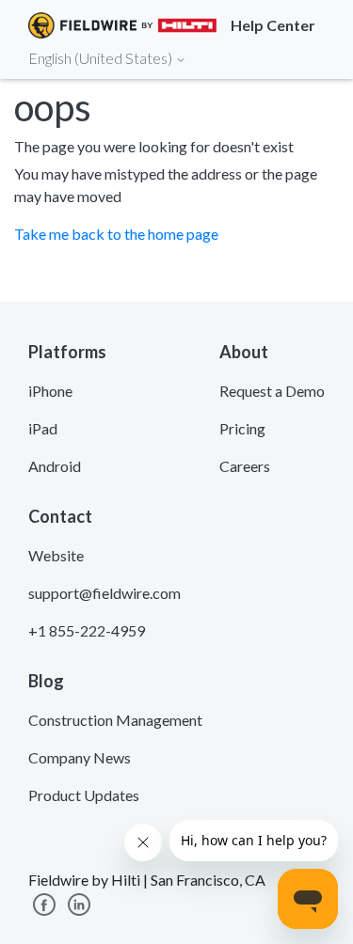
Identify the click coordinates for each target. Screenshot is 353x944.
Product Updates (83, 795)
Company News (79, 757)
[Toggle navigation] (315, 57)
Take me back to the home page (116, 234)
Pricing (242, 428)
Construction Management (115, 720)
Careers (244, 466)
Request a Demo (272, 391)
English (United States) (101, 58)
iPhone (50, 391)
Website (56, 555)
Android (54, 466)
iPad (42, 428)
